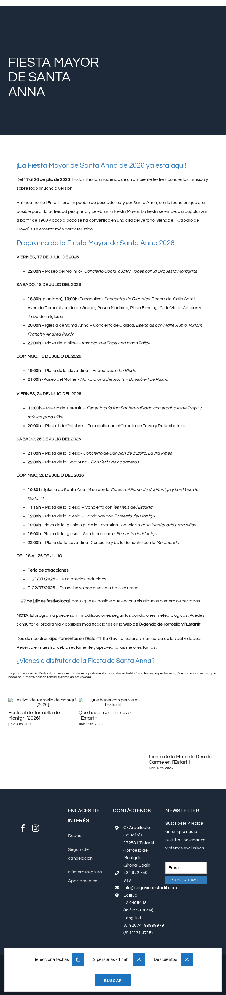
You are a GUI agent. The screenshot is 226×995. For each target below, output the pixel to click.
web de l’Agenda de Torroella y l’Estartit (161, 624)
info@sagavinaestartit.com (150, 888)
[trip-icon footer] (40, 849)
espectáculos (165, 673)
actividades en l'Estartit (34, 673)
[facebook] (22, 832)
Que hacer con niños (192, 673)
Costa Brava (143, 673)
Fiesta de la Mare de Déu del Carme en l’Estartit (181, 759)
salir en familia (46, 677)
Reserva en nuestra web (41, 647)
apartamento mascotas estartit (109, 673)
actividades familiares (69, 673)
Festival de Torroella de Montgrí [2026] (34, 715)
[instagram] (35, 832)
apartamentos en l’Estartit (75, 638)
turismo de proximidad (74, 677)
